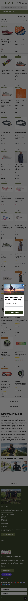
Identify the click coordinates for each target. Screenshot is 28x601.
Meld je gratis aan (14, 312)
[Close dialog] (23, 285)
